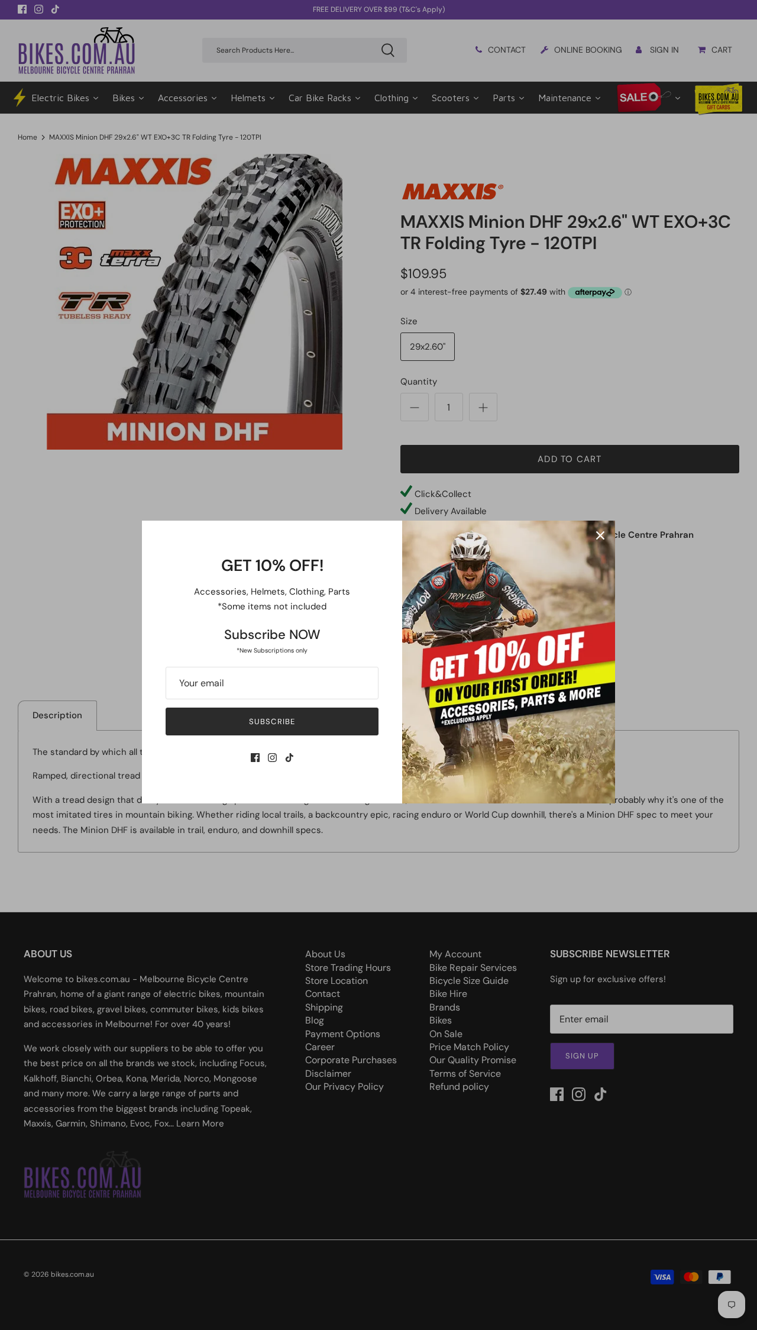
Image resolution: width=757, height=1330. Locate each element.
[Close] (600, 535)
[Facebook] (255, 757)
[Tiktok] (289, 757)
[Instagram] (272, 757)
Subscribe (272, 721)
